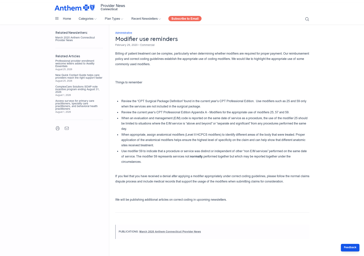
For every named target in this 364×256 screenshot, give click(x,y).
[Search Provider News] (307, 19)
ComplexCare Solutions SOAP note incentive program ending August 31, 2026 (77, 90)
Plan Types (112, 18)
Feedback (350, 247)
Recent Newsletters (144, 18)
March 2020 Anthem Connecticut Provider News (75, 39)
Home (67, 18)
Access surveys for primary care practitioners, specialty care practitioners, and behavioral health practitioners (76, 105)
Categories (86, 18)
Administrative (123, 33)
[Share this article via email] (66, 128)
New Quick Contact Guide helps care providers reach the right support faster (78, 76)
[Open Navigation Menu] (57, 18)
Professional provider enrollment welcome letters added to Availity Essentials (74, 64)
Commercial (147, 45)
